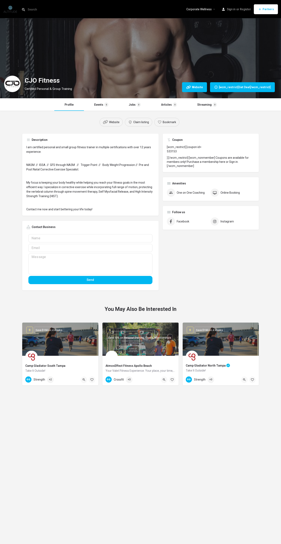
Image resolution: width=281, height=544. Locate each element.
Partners (268, 9)
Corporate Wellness (199, 9)
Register (245, 9)
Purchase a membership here (206, 161)
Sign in (231, 9)
